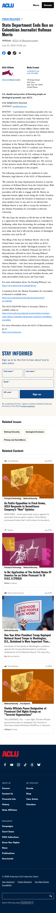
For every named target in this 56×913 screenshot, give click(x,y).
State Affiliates (9, 810)
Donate (48, 5)
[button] (14, 53)
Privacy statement (25, 882)
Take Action (32, 799)
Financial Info (9, 799)
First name (8, 371)
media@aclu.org (33, 71)
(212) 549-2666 (32, 73)
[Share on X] (9, 53)
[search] (51, 896)
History (5, 804)
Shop (28, 793)
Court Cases (8, 831)
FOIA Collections (10, 837)
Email (6, 382)
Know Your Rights (11, 842)
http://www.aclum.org (11, 332)
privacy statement (28, 406)
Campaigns (7, 826)
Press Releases (11, 19)
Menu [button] (36, 5)
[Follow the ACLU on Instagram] (18, 765)
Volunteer (31, 804)
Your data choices (42, 882)
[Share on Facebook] (4, 53)
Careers (6, 788)
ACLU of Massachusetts (25, 40)
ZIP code (7, 392)
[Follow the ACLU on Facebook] (5, 765)
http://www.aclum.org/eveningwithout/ (19, 285)
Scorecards (7, 858)
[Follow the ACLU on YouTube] (12, 765)
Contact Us (7, 793)
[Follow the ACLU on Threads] (32, 765)
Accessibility (7, 885)
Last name (30, 371)
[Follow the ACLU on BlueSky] (39, 765)
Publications (8, 853)
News (4, 847)
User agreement (8, 882)
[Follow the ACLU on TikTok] (25, 765)
